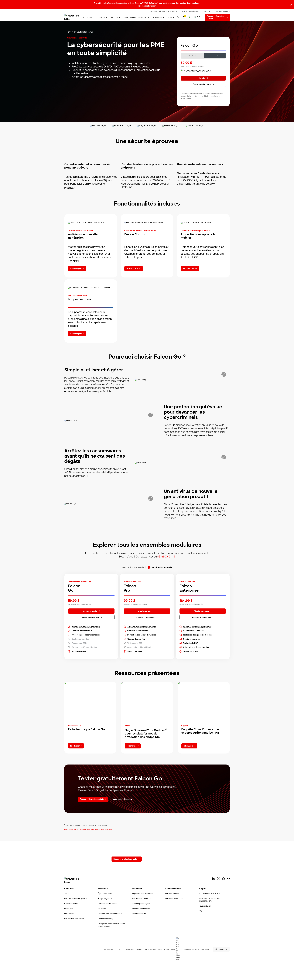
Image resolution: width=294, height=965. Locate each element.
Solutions (114, 17)
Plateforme (87, 17)
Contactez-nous (152, 859)
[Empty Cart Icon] (198, 17)
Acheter (202, 78)
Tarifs (170, 17)
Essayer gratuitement (202, 84)
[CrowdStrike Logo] (72, 17)
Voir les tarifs (173, 859)
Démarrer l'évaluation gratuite (125, 859)
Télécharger (75, 746)
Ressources (157, 17)
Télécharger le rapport (147, 6)
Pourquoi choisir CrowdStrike (135, 17)
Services (101, 17)
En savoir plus (76, 268)
